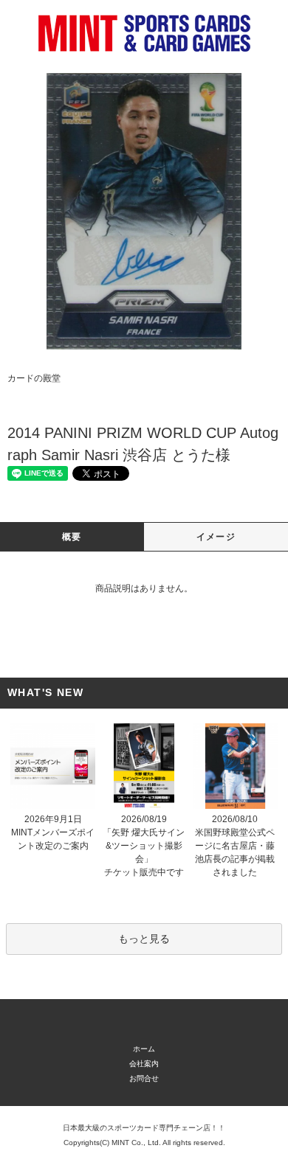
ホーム (144, 1049)
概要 (71, 537)
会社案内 (144, 1064)
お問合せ (144, 1078)
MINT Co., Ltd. (136, 1142)
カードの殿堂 (34, 378)
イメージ (216, 537)
